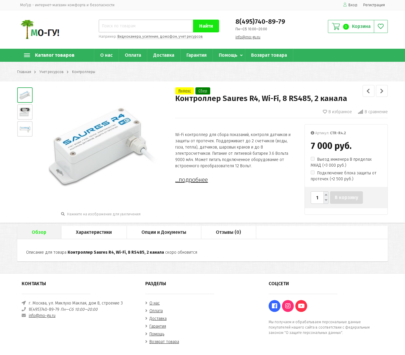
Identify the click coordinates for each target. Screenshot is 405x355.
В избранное (340, 111)
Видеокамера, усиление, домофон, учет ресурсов (160, 36)
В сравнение (376, 111)
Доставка (163, 55)
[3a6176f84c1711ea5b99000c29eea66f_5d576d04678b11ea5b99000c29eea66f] (25, 129)
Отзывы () (228, 232)
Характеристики (94, 232)
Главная (24, 72)
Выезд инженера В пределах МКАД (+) (341, 162)
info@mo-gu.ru (247, 37)
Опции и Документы (163, 232)
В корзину (346, 197)
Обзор (39, 232)
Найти (206, 26)
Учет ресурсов (51, 72)
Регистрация (374, 5)
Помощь (228, 55)
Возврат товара (269, 55)
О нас (106, 55)
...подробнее (191, 179)
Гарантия (196, 55)
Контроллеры (83, 72)
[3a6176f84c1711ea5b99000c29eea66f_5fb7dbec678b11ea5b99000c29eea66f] (25, 112)
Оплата (133, 55)
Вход (352, 5)
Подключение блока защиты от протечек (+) (344, 176)
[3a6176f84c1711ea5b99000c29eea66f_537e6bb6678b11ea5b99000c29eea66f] (25, 95)
